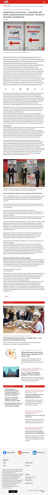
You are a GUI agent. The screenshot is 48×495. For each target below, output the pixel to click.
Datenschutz (42, 490)
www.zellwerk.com (29, 483)
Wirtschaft (28, 386)
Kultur (4, 465)
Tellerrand (27, 465)
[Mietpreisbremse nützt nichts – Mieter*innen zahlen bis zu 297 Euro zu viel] (11, 354)
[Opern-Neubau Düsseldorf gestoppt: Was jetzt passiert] (11, 372)
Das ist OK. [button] (13, 491)
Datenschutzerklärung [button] (7, 487)
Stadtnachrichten (29, 462)
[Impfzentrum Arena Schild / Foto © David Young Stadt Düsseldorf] (24, 36)
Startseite (4, 5)
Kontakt (37, 490)
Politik (9, 5)
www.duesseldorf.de (7, 270)
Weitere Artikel (9, 302)
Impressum (43, 491)
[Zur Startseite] (5, 2)
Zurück (6, 296)
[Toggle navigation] (44, 2)
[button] (5, 89)
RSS (33, 490)
